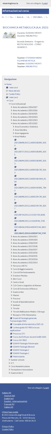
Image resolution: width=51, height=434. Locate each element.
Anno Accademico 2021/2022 (21, 17)
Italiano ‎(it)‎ (6, 393)
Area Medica (28, 17)
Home (3, 17)
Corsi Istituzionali (12, 17)
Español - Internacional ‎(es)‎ (15, 401)
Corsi (11, 100)
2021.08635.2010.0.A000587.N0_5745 (38, 17)
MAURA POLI (32, 66)
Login (44, 3)
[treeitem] (25, 228)
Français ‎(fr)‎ (9, 404)
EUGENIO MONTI (34, 63)
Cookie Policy (7, 429)
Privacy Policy (8, 426)
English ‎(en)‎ (9, 398)
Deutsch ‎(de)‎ (9, 396)
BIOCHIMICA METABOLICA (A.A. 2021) (25, 27)
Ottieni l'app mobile (10, 412)
